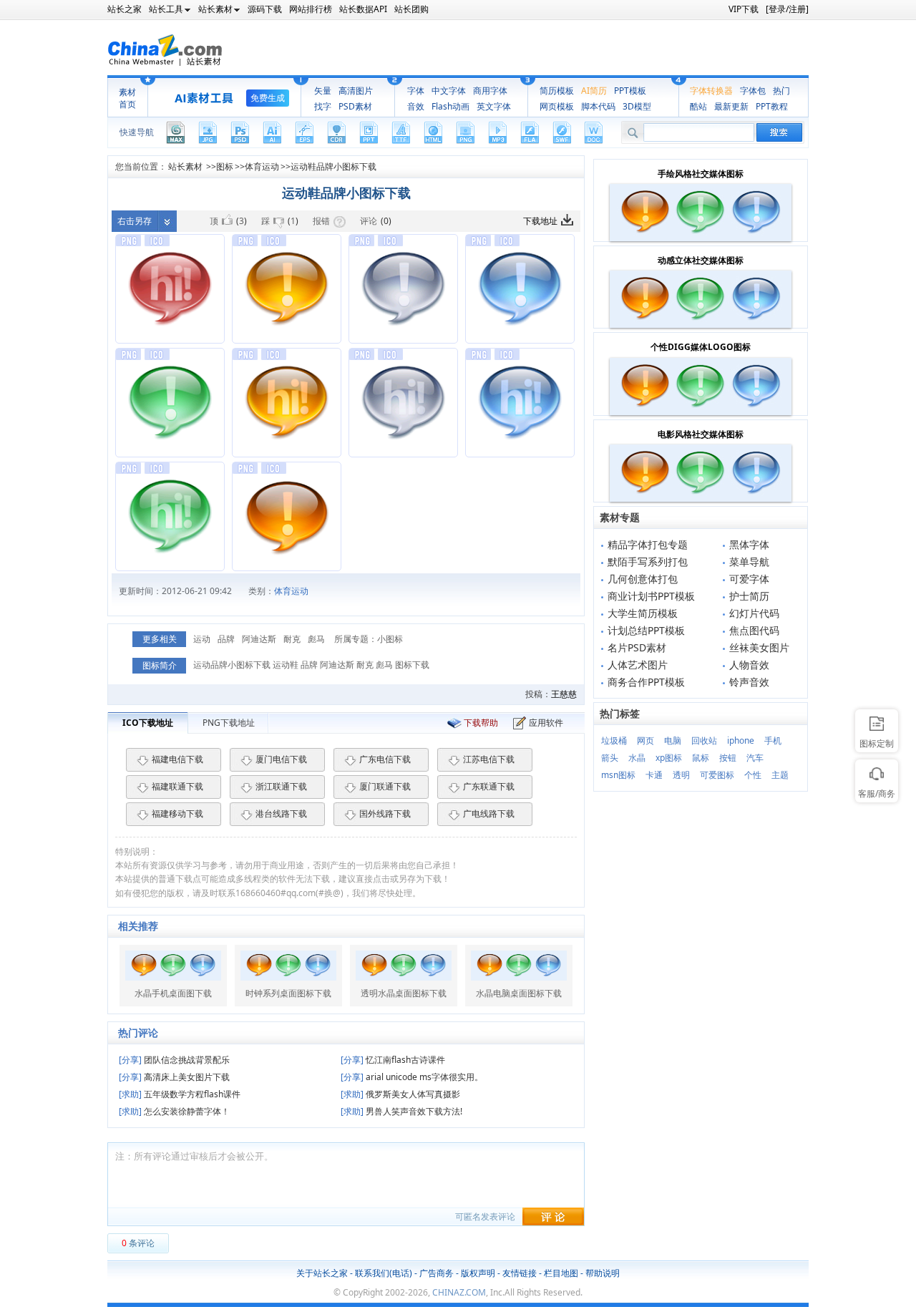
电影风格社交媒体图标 (701, 434)
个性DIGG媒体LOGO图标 (701, 347)
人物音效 (749, 664)
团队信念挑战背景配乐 (174, 1060)
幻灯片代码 (754, 613)
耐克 (292, 639)
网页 (645, 740)
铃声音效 (749, 682)
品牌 (226, 639)
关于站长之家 (322, 1273)
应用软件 (546, 722)
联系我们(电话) (383, 1273)
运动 (201, 639)
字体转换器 (711, 90)
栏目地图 (561, 1273)
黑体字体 (749, 544)
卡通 (654, 775)
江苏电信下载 (489, 759)
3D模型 (637, 106)
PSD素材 (355, 106)
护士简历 (749, 596)
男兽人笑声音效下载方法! (401, 1111)
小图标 (390, 639)
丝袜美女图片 (759, 647)
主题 (780, 775)
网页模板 (557, 106)
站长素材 (185, 166)
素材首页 (127, 98)
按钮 (727, 758)
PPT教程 (772, 106)
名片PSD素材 (637, 647)
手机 (772, 740)
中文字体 (449, 90)
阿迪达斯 (259, 639)
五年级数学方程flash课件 (179, 1094)
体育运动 (262, 166)
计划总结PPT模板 (646, 630)
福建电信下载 (177, 759)
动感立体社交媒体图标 (701, 260)
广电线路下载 (489, 813)
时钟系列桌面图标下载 (288, 993)
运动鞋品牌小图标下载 (333, 166)
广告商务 (436, 1273)
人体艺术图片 (638, 664)
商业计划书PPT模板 (651, 596)
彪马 (316, 639)
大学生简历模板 (643, 613)
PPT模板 (630, 90)
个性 (752, 775)
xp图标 (669, 758)
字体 (415, 90)
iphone (740, 740)
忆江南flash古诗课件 (393, 1060)
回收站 (704, 740)
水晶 (636, 758)
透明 (681, 775)
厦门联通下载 (385, 786)
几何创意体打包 (643, 579)
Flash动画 (450, 106)
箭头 (609, 758)
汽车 (755, 758)
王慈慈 (564, 694)
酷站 (698, 106)
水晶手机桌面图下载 (173, 993)
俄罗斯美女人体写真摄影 (400, 1094)
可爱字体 (749, 579)
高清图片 (355, 90)
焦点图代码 (754, 630)
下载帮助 (481, 722)
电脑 (672, 740)
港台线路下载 (281, 813)
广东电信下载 (385, 759)
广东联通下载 (489, 786)
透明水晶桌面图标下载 (404, 993)
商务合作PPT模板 (646, 682)
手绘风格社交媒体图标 (701, 173)
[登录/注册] (787, 9)
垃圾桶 (614, 740)
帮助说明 (602, 1273)
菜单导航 (749, 561)
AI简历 (594, 90)
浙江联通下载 (281, 786)
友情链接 (519, 1273)
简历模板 (557, 90)
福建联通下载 (177, 786)
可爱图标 (717, 775)
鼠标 (700, 758)
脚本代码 (598, 106)
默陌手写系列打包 (648, 561)
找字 (322, 106)
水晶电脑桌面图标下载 (519, 993)
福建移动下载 (177, 813)
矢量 (322, 90)
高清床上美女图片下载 (174, 1077)
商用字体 (490, 90)
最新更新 (731, 106)
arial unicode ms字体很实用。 (412, 1077)
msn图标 (618, 775)
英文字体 (494, 106)
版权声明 (478, 1273)
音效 (415, 106)
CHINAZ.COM (459, 1292)
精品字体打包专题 (648, 544)
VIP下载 (744, 9)
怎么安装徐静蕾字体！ (174, 1111)
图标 (224, 166)
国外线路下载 (385, 813)
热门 (781, 90)
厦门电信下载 (281, 759)
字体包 (753, 90)
